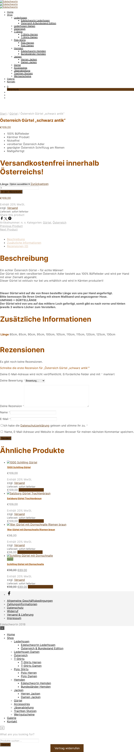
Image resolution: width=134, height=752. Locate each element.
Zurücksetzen (40, 184)
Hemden (18, 48)
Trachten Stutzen (23, 73)
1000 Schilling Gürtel (19, 467)
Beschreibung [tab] (16, 239)
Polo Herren (27, 42)
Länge (4, 184)
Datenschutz (15, 607)
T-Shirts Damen (29, 37)
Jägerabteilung (22, 70)
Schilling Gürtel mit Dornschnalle (25, 564)
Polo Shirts (20, 39)
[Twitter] (6, 219)
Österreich (19, 28)
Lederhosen (20, 17)
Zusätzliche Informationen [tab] (24, 242)
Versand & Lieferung (20, 614)
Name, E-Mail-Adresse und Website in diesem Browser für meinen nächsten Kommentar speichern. (69, 431)
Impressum (14, 618)
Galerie (11, 78)
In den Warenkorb (11, 191)
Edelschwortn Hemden (33, 51)
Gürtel (17, 64)
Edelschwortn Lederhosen (35, 20)
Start (3, 113)
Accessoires (20, 67)
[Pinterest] (10, 219)
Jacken (18, 56)
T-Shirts (18, 31)
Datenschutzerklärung (34, 425)
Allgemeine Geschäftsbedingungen (30, 600)
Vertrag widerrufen (67, 748)
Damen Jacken (29, 62)
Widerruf (12, 611)
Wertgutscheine (22, 76)
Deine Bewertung (12, 380)
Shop (10, 14)
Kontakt (11, 81)
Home (10, 12)
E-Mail (5, 419)
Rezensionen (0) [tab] (17, 246)
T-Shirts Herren (29, 34)
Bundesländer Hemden (33, 53)
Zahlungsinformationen (22, 604)
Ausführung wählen (31, 490)
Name (5, 412)
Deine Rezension (12, 406)
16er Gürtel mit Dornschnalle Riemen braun (31, 529)
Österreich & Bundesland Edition (38, 23)
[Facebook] (2, 219)
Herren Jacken (29, 59)
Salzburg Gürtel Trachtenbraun (24, 498)
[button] (7, 86)
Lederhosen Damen (24, 26)
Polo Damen (27, 45)
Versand (12, 208)
